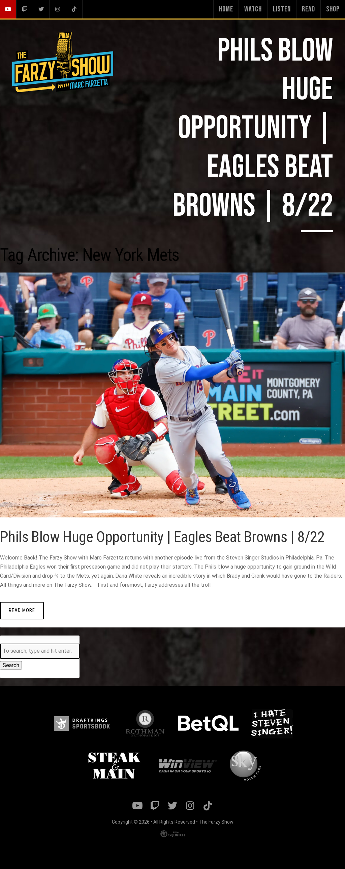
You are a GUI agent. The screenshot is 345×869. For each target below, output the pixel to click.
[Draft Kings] (81, 723)
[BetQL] (208, 723)
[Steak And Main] (114, 766)
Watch (253, 9)
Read (308, 9)
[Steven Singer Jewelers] (272, 723)
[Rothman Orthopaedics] (145, 723)
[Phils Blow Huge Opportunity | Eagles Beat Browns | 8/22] (172, 515)
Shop (333, 9)
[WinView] (187, 766)
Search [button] (11, 665)
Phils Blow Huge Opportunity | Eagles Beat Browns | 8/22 (162, 537)
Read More (22, 610)
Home (226, 9)
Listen (282, 9)
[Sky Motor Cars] (245, 766)
